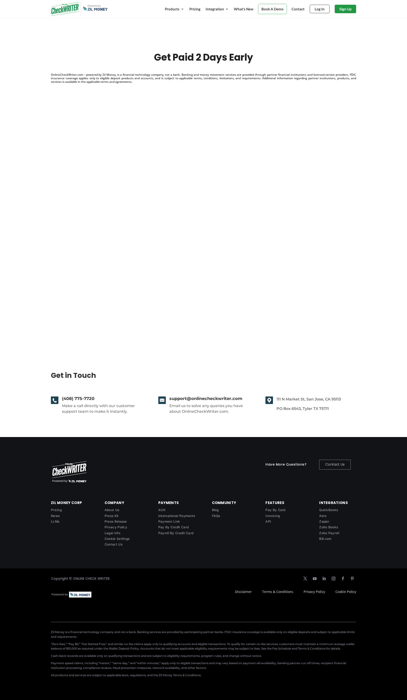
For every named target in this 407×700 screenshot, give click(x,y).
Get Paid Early (71, 300)
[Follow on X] (305, 578)
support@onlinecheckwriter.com (205, 398)
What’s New (243, 9)
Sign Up (345, 9)
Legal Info (112, 533)
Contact (298, 9)
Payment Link (169, 521)
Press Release (116, 521)
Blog (215, 510)
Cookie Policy (345, 591)
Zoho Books (328, 527)
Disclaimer (243, 591)
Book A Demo (272, 9)
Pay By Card (275, 510)
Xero (322, 516)
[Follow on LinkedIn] (324, 578)
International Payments (176, 516)
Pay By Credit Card (173, 527)
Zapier (324, 521)
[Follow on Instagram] (333, 578)
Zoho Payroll (329, 533)
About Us (112, 510)
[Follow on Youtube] (314, 578)
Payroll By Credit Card (176, 533)
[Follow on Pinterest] (352, 578)
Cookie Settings (117, 539)
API (268, 521)
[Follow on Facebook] (343, 578)
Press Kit (112, 516)
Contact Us (335, 464)
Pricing (194, 9)
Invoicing (272, 516)
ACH (162, 510)
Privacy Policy (116, 527)
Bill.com (325, 539)
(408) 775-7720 (78, 398)
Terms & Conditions (277, 591)
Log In (320, 9)
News (55, 516)
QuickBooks (328, 510)
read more (64, 320)
